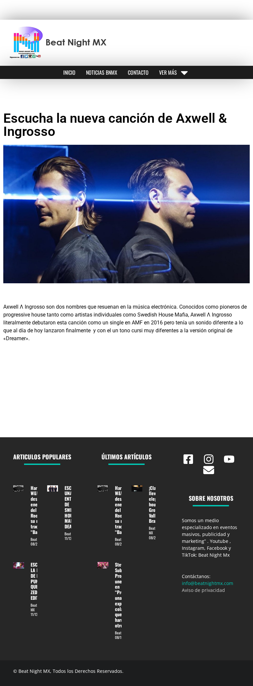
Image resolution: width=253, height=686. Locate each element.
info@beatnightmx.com (207, 583)
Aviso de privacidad (203, 590)
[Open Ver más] (184, 72)
